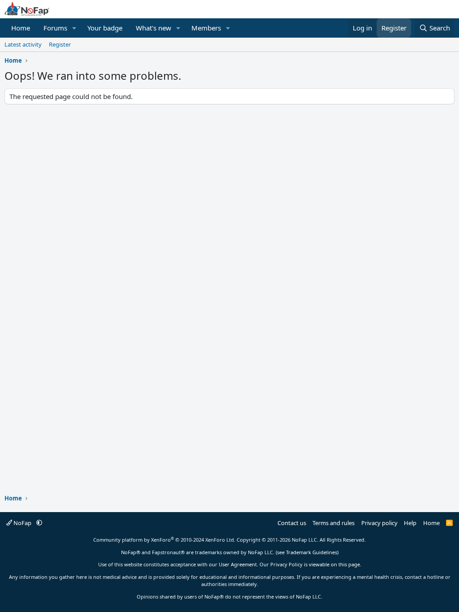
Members (206, 27)
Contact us (291, 523)
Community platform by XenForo (164, 539)
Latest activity (23, 44)
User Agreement (238, 564)
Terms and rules (333, 523)
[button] (74, 28)
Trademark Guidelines (311, 552)
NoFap (22, 523)
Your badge (104, 27)
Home (20, 27)
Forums (55, 27)
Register (60, 44)
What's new (153, 27)
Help (410, 523)
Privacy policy (379, 523)
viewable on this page (334, 564)
